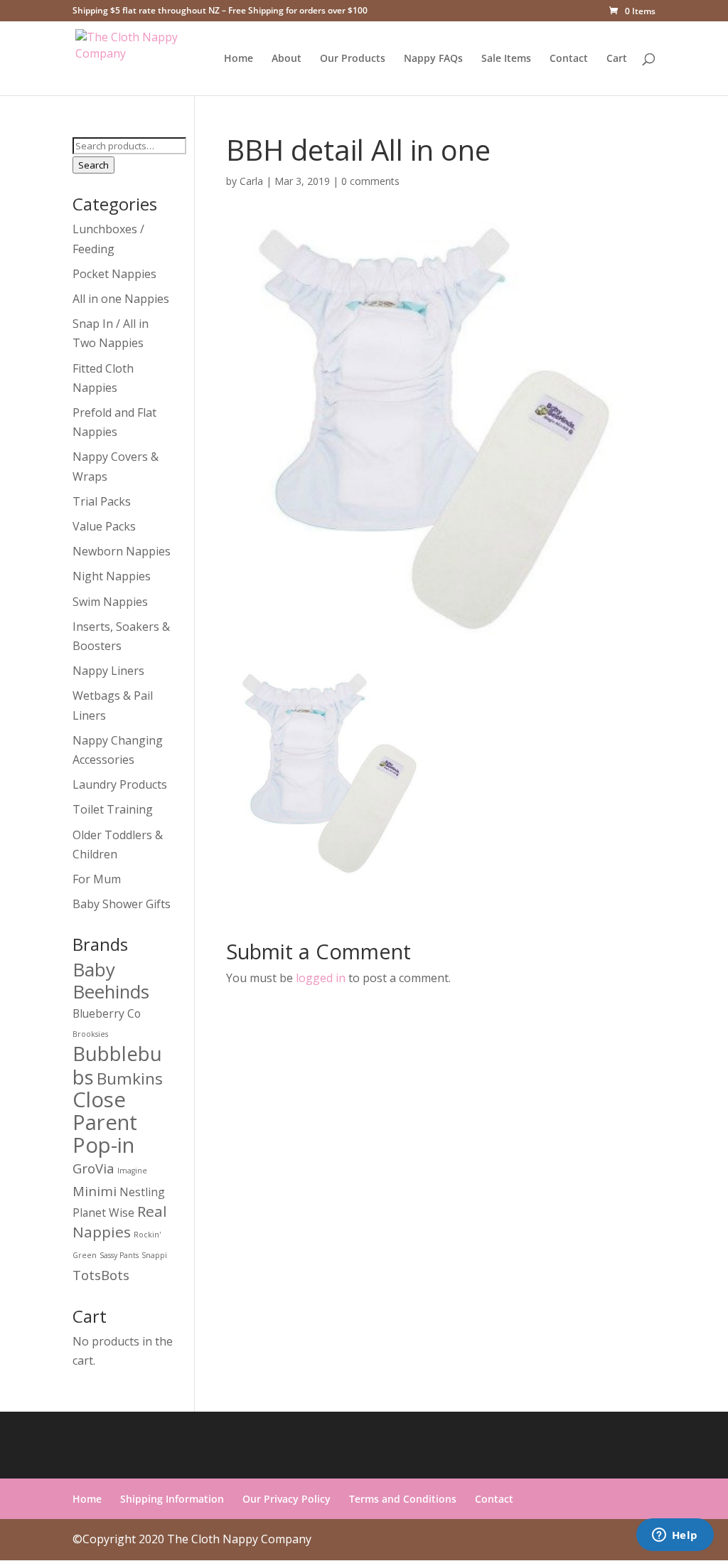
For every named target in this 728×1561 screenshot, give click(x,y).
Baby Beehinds (111, 980)
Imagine (132, 1171)
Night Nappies (112, 576)
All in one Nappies (121, 299)
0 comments (370, 181)
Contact (569, 59)
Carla (251, 181)
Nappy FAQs (433, 59)
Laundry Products (120, 784)
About (286, 59)
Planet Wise (103, 1212)
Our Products (352, 59)
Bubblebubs (117, 1064)
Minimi (95, 1191)
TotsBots (101, 1275)
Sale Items (506, 59)
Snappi (154, 1255)
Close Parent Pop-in (105, 1122)
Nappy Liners (108, 670)
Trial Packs (102, 501)
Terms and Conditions (402, 1499)
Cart (616, 59)
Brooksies (90, 1034)
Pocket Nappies (114, 274)
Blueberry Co (107, 1013)
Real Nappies (120, 1221)
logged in (321, 978)
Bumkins (130, 1078)
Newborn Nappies (122, 551)
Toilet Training (113, 809)
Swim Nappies (110, 601)
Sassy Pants (119, 1255)
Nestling (142, 1192)
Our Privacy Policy (286, 1499)
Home (238, 59)
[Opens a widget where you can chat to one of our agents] (675, 1536)
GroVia (93, 1168)
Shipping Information (172, 1499)
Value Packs (104, 526)
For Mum (97, 879)
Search (93, 165)
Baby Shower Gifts (122, 904)
